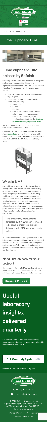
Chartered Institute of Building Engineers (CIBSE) (28, 120)
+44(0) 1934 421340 (25, 389)
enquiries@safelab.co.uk (25, 394)
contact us (12, 134)
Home (5, 31)
